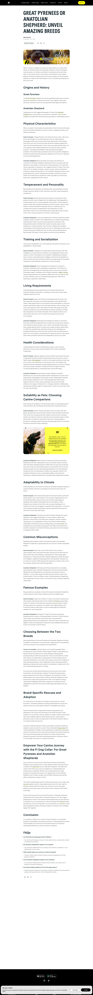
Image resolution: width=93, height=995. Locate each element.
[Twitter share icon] (38, 43)
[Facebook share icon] (41, 43)
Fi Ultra (60, 2)
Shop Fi (82, 2)
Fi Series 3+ (53, 2)
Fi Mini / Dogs (35, 2)
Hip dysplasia (36, 360)
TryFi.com (62, 801)
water (62, 523)
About (54, 994)
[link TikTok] (48, 980)
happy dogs (61, 728)
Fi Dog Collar (35, 766)
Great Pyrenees (31, 98)
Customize (75, 990)
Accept (86, 990)
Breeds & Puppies (29, 43)
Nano (36, 994)
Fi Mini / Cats (44, 2)
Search (66, 2)
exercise (26, 784)
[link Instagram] (44, 980)
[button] (25, 442)
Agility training (63, 272)
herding (56, 601)
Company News (25, 2)
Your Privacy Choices (76, 994)
